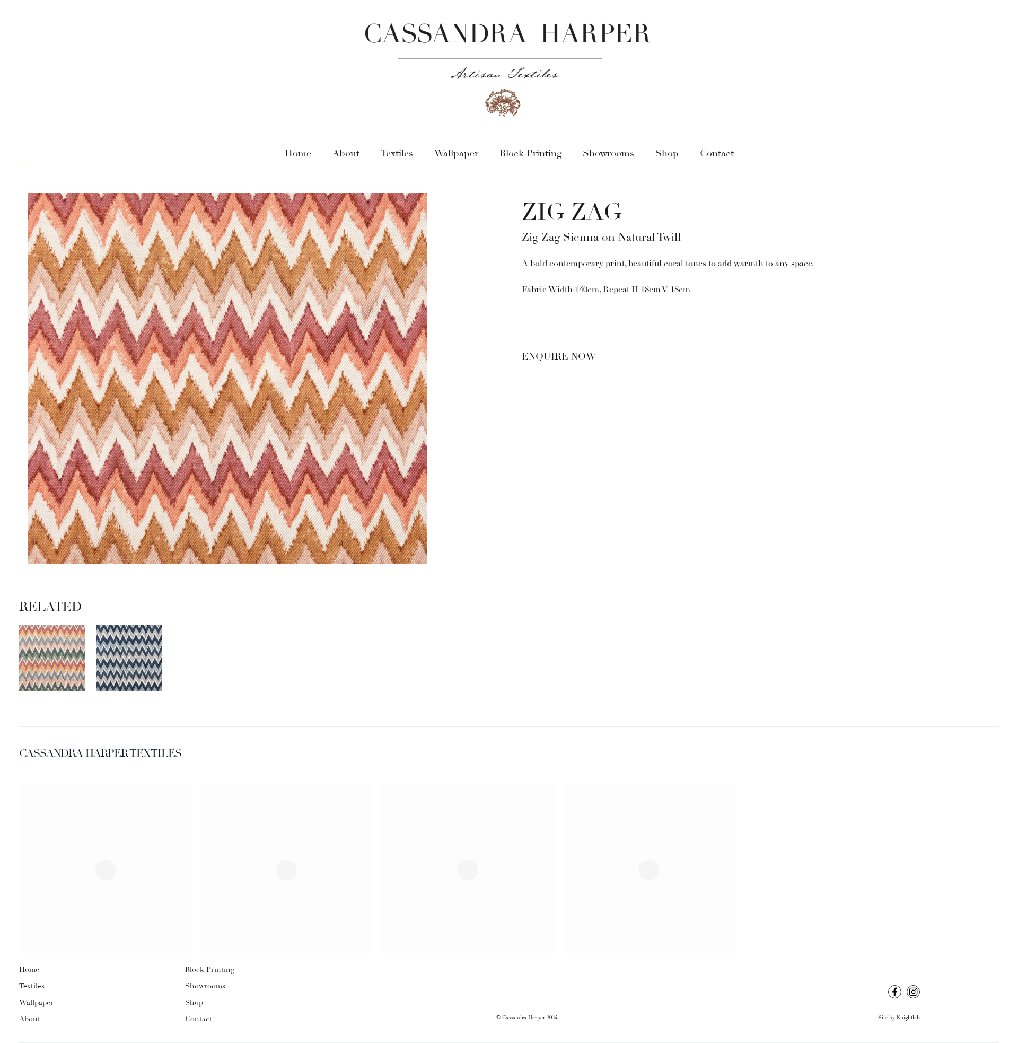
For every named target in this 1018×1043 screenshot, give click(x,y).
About (345, 153)
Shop (667, 153)
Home (298, 153)
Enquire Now (559, 356)
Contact (717, 153)
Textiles (397, 153)
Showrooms (608, 153)
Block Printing (530, 153)
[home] (509, 71)
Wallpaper (456, 153)
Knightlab (908, 1017)
